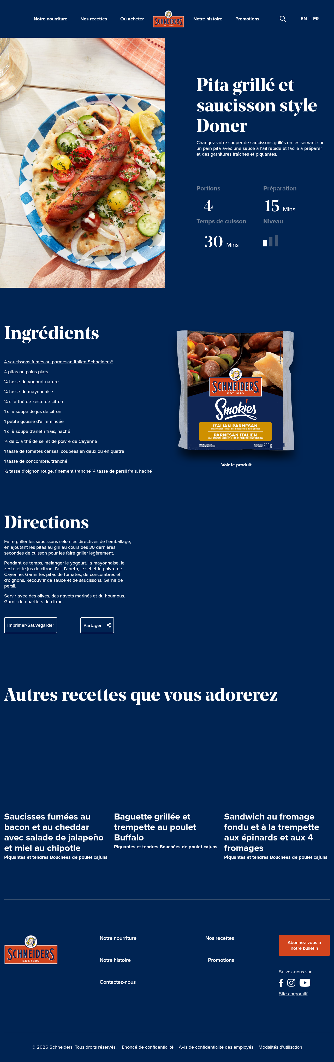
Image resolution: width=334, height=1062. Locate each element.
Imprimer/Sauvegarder (30, 625)
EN (304, 18)
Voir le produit (236, 464)
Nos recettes (93, 18)
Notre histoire (207, 18)
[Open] (283, 18)
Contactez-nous (118, 982)
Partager (93, 625)
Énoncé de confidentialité (148, 1047)
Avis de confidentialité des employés (216, 1047)
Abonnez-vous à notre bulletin (304, 945)
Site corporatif (293, 994)
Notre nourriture (50, 18)
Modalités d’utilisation (280, 1047)
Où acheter (132, 18)
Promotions (247, 18)
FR (316, 19)
